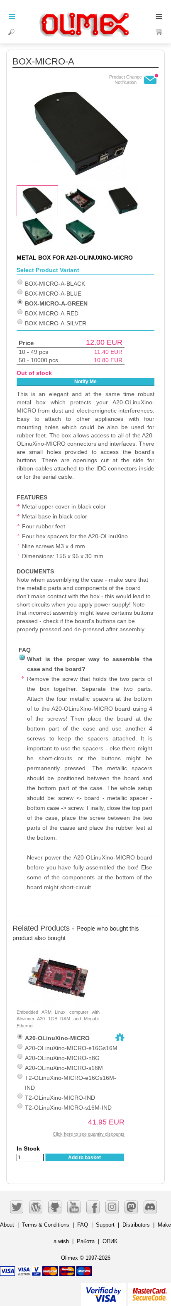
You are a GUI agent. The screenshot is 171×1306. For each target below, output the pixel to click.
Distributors (136, 1225)
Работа (86, 1241)
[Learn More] (149, 1291)
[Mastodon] (131, 1206)
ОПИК (110, 1241)
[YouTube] (74, 1206)
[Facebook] (93, 1206)
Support (105, 1225)
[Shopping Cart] (159, 32)
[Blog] (35, 1206)
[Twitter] (16, 1206)
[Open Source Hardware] (120, 1037)
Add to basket (84, 1157)
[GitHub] (54, 1206)
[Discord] (150, 1206)
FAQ (82, 1225)
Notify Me (85, 381)
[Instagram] (112, 1206)
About (7, 1225)
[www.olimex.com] (85, 14)
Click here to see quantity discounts (89, 1134)
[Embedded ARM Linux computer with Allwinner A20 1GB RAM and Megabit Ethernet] (58, 951)
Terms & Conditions (45, 1225)
